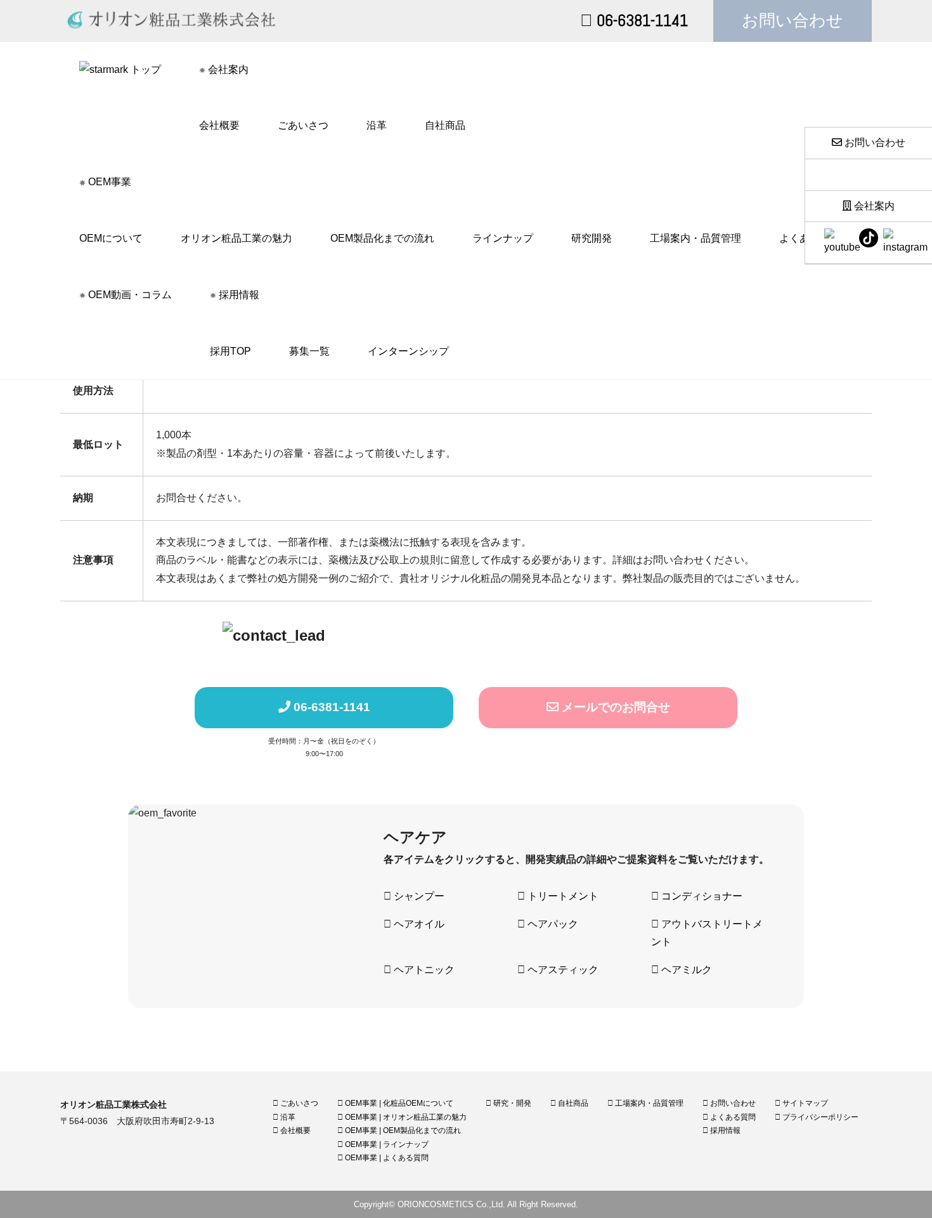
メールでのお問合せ (614, 707)
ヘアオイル (417, 924)
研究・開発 (511, 1103)
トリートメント (562, 896)
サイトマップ (804, 1103)
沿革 (376, 125)
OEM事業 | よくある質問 (386, 1157)
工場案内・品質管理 (695, 238)
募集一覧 (309, 351)
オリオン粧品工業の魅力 (236, 238)
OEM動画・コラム (129, 294)
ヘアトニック (423, 969)
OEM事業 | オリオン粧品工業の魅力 (405, 1117)
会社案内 (873, 205)
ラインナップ (502, 238)
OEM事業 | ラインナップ (386, 1144)
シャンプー (417, 896)
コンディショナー (700, 896)
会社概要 (219, 125)
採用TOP (230, 351)
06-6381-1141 (640, 20)
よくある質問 (732, 1117)
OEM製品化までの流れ (382, 238)
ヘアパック (551, 924)
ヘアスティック (562, 969)
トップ (144, 69)
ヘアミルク (685, 969)
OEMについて (111, 238)
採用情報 (724, 1130)
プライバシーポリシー (819, 1117)
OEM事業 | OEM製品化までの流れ (402, 1130)
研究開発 (591, 238)
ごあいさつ (303, 125)
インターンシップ (408, 351)
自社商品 (445, 125)
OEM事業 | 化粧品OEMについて (398, 1103)
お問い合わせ (792, 20)
